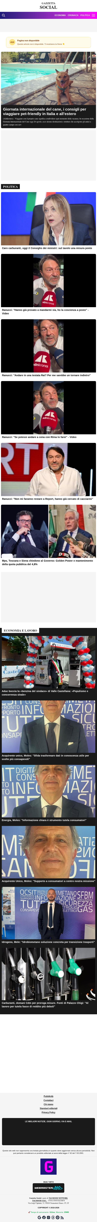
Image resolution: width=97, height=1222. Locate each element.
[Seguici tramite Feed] (62, 1218)
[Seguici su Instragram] (48, 1217)
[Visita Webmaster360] (48, 1188)
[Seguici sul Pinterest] (58, 1217)
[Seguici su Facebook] (44, 1217)
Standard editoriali (48, 1108)
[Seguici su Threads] (53, 1217)
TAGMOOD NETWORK (58, 1198)
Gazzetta (48, 6)
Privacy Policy (48, 1112)
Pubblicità (48, 1096)
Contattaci (48, 1100)
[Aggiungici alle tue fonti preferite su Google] (39, 1217)
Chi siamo (48, 1104)
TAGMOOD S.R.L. (39, 1200)
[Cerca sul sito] (4, 15)
